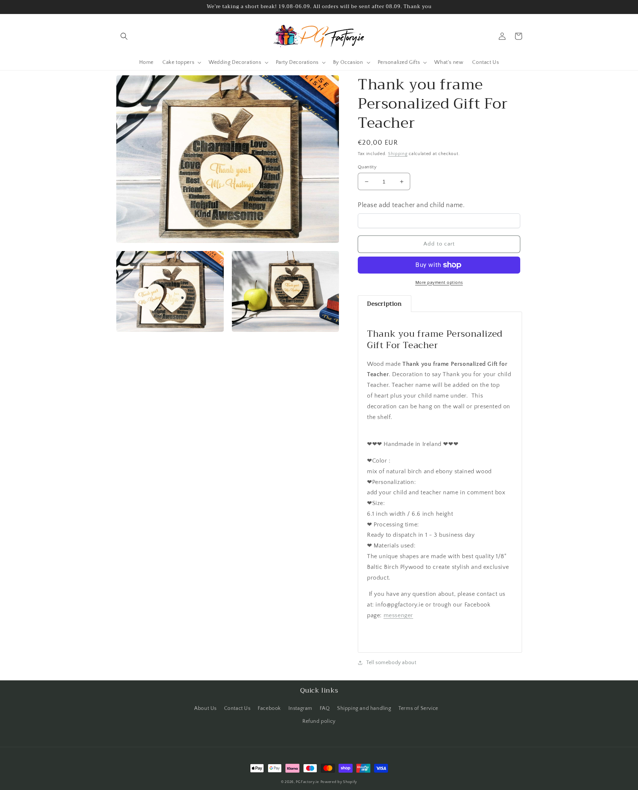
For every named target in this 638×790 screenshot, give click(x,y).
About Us (205, 708)
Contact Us (237, 708)
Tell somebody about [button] (391, 663)
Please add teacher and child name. (411, 205)
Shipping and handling (364, 708)
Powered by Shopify (338, 782)
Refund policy (319, 721)
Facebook (269, 708)
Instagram (300, 708)
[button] (124, 36)
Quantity (367, 166)
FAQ (325, 708)
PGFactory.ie (307, 782)
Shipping (398, 153)
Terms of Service (418, 708)
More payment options (439, 282)
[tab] (384, 303)
